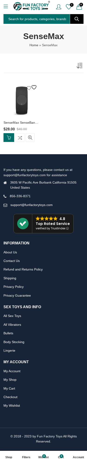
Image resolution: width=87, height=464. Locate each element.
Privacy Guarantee (17, 295)
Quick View (30, 137)
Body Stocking (13, 342)
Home (33, 45)
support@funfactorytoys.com (31, 205)
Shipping (9, 278)
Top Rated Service (53, 223)
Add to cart (8, 137)
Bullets (8, 333)
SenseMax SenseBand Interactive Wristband (36, 122)
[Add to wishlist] (32, 87)
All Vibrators (12, 324)
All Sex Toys (12, 316)
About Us (10, 252)
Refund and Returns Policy (23, 269)
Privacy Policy (13, 287)
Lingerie (9, 350)
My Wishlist (11, 405)
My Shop (9, 379)
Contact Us (11, 261)
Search (77, 19)
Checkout (10, 397)
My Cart (9, 388)
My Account (11, 371)
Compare (20, 137)
